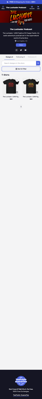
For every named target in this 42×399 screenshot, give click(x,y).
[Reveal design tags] (17, 92)
